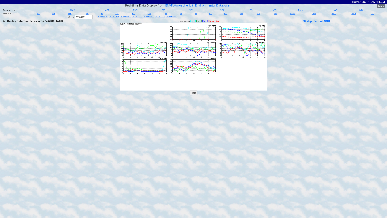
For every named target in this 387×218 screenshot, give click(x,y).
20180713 (160, 16)
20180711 (137, 16)
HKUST (381, 1)
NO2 (191, 10)
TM (241, 13)
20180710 (125, 16)
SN (275, 13)
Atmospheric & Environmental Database (201, 5)
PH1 (334, 13)
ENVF (365, 1)
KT (210, 13)
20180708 (103, 16)
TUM (292, 13)
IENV (373, 1)
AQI (107, 10)
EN (225, 13)
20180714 (171, 16)
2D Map (307, 21)
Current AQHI (322, 21)
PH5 (353, 13)
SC (372, 13)
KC (133, 13)
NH (258, 13)
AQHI (72, 10)
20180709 (114, 16)
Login (381, 6)
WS (335, 10)
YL (102, 13)
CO (274, 10)
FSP (163, 10)
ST (196, 13)
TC (87, 13)
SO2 (222, 10)
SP (166, 13)
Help (193, 92)
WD (361, 10)
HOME (356, 1)
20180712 (148, 16)
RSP (135, 10)
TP (181, 13)
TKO (314, 13)
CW (149, 13)
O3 (251, 10)
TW (117, 13)
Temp (300, 10)
